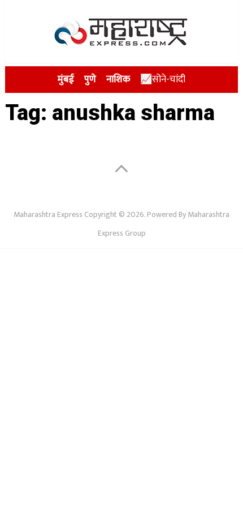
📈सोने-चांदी (162, 79)
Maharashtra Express (48, 214)
